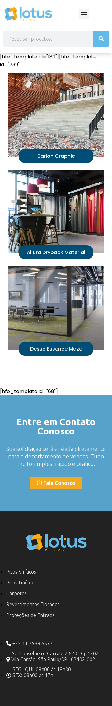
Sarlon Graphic (56, 156)
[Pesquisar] (101, 39)
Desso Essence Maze (56, 348)
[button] (84, 14)
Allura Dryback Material (56, 252)
